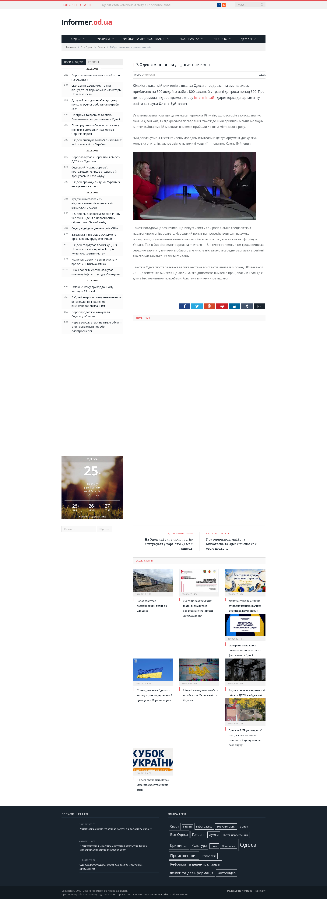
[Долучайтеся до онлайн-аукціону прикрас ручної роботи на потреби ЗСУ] (245, 582)
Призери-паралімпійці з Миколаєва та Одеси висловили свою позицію (231, 543)
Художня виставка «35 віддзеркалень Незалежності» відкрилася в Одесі (92, 203)
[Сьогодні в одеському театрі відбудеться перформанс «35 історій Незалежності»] (199, 582)
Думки (246, 39)
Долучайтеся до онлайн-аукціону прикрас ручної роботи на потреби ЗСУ (95, 104)
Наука (214, 846)
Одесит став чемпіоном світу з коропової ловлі (136, 5)
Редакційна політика (239, 890)
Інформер (138, 74)
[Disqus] (199, 373)
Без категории (226, 826)
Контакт (260, 890)
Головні (93, 62)
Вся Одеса (179, 834)
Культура (199, 845)
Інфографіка (189, 39)
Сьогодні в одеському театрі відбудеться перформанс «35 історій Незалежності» (96, 90)
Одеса (76, 39)
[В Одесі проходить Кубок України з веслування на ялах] (153, 761)
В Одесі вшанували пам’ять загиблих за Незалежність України (200, 695)
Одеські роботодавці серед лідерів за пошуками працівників (110, 866)
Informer (87, 22)
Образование (228, 846)
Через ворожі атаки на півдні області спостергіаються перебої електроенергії (96, 326)
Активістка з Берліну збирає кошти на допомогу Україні (115, 829)
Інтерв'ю (187, 826)
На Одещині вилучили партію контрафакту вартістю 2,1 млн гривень (169, 543)
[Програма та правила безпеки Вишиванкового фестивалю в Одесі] (245, 627)
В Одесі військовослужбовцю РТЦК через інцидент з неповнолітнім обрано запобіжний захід (96, 218)
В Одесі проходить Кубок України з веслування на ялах (153, 784)
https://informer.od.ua (156, 894)
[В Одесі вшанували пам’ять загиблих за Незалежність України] (199, 672)
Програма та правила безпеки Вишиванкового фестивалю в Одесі (245, 650)
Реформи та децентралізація (195, 864)
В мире (244, 826)
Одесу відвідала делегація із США (95, 228)
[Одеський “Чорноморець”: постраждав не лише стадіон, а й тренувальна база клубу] (245, 711)
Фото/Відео (227, 873)
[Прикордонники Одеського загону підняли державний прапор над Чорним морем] (153, 672)
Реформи (102, 39)
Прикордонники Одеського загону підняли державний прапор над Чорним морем (95, 129)
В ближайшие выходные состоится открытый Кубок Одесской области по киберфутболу (113, 848)
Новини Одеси (73, 62)
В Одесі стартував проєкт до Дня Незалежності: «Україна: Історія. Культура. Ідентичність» (94, 249)
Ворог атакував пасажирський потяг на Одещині (152, 605)
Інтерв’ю (220, 39)
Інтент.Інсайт (205, 97)
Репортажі (209, 856)
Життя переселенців (235, 835)
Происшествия (184, 855)
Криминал (178, 845)
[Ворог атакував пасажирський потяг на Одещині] (153, 582)
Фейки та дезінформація (144, 39)
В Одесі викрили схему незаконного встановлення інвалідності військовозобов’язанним (96, 301)
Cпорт (174, 826)
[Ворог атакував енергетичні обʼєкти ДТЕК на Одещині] (245, 672)
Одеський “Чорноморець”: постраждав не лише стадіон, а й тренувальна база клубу (94, 171)
